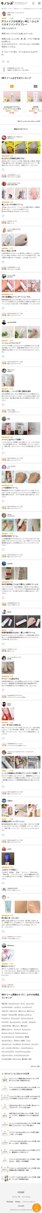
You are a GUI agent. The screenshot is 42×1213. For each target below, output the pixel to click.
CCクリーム (13, 1011)
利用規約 (17, 1202)
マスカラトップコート (25, 1014)
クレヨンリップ (6, 1044)
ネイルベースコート (21, 1033)
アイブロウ (5, 1022)
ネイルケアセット (7, 1040)
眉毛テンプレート (7, 1029)
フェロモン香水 (6, 1059)
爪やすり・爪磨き (19, 1040)
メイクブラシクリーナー (21, 1055)
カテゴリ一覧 (16, 1197)
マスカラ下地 (12, 1014)
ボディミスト (16, 1059)
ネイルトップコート (8, 1033)
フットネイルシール (8, 1037)
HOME (21, 1192)
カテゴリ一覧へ (35, 1066)
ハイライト (17, 1007)
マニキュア (17, 1029)
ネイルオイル (19, 1037)
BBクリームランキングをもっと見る (29, 121)
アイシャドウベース (27, 1018)
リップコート (26, 1044)
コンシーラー (30, 1003)
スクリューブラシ (7, 1055)
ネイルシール (26, 1029)
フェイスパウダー (7, 1007)
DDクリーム (22, 1011)
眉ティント (15, 1025)
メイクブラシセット (27, 1048)
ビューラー (34, 1044)
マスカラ (4, 1014)
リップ (28, 1040)
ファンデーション (13, 1003)
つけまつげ (32, 1022)
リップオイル (16, 1044)
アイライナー (6, 1018)
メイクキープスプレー (12, 1048)
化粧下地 (4, 1003)
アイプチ (25, 1022)
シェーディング (27, 1007)
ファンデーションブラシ (23, 1051)
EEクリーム (30, 1011)
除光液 (27, 1037)
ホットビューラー (15, 1022)
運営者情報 (10, 1202)
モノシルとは (26, 1197)
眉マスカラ (24, 1025)
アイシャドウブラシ (8, 1051)
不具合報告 (21, 1206)
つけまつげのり (6, 1025)
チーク (23, 1003)
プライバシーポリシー (29, 1202)
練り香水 (25, 1059)
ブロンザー (5, 1011)
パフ (3, 1048)
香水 (30, 1059)
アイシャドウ (15, 1018)
